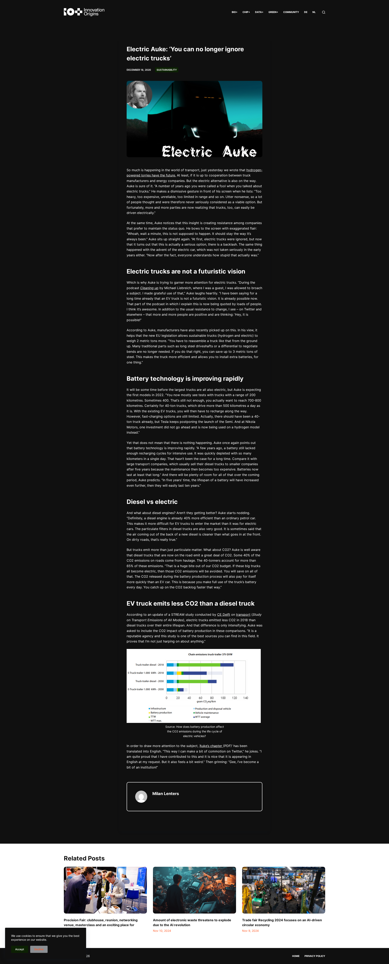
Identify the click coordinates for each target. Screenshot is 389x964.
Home (295, 956)
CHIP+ (246, 12)
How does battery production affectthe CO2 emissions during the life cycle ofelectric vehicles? (195, 731)
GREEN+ (273, 12)
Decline (39, 949)
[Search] (323, 12)
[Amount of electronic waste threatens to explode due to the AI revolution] (194, 890)
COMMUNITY (291, 12)
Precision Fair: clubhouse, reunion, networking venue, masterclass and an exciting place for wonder (101, 925)
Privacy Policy (315, 956)
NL (314, 12)
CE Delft (223, 614)
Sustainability (167, 69)
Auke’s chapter (211, 746)
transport (243, 614)
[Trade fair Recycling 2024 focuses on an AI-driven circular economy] (283, 890)
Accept (19, 949)
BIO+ (234, 12)
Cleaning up (149, 288)
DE (305, 12)
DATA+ (259, 12)
